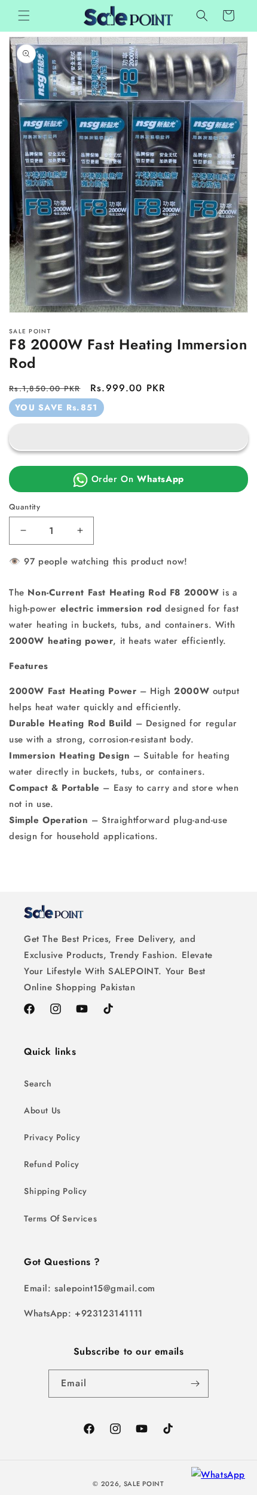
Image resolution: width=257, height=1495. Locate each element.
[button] (128, 437)
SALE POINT (144, 1483)
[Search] (202, 15)
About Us (42, 1110)
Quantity (24, 506)
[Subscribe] (195, 1384)
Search (38, 1083)
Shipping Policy (55, 1191)
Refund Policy (51, 1164)
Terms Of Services (60, 1218)
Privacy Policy (52, 1137)
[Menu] (24, 15)
